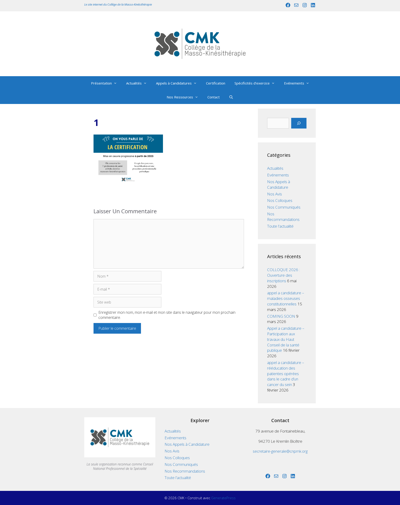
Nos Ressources (180, 97)
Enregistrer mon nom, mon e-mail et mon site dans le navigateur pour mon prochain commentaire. (166, 315)
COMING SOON (281, 316)
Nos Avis (274, 194)
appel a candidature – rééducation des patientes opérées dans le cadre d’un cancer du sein (285, 373)
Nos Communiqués (283, 207)
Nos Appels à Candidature (278, 184)
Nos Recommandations (283, 216)
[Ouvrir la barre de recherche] (231, 97)
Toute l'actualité (280, 226)
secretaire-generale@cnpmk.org (280, 451)
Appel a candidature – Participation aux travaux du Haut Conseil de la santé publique (285, 339)
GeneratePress (223, 498)
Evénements (294, 83)
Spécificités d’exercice (252, 83)
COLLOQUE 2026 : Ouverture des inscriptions (283, 275)
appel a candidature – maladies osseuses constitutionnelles (285, 298)
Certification (215, 83)
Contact (213, 97)
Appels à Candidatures (174, 83)
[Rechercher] (298, 123)
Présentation (101, 83)
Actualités (134, 83)
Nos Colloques (279, 200)
